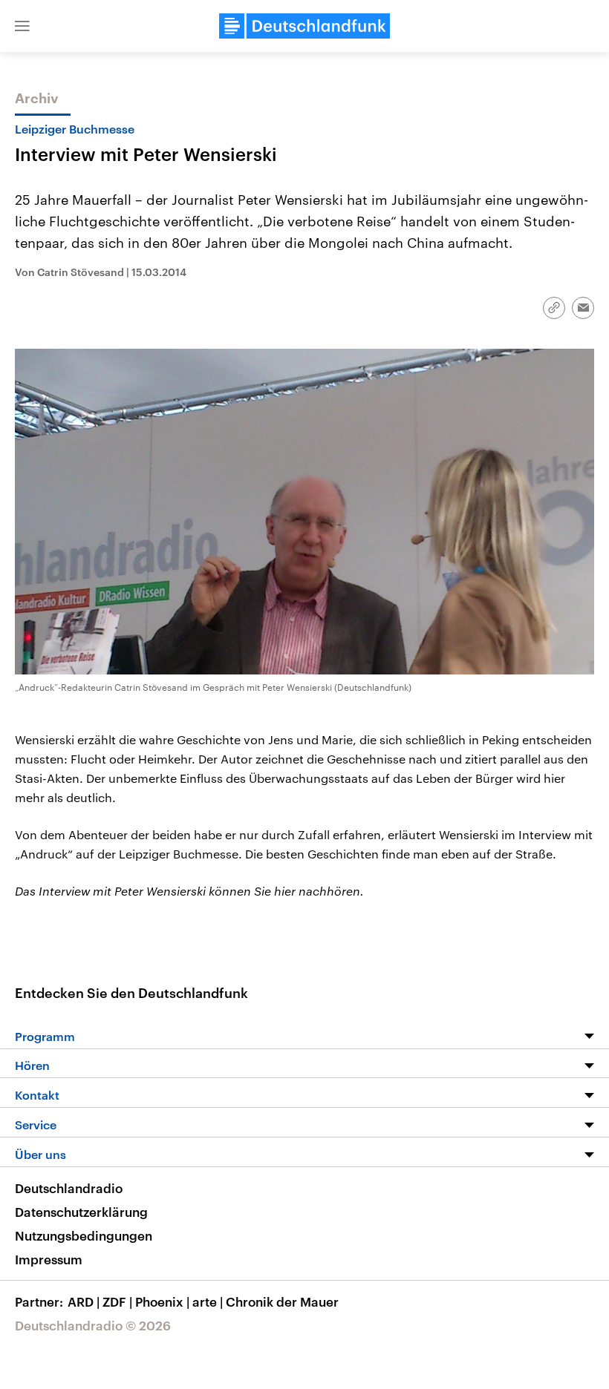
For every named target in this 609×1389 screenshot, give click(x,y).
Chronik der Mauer (282, 1301)
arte (207, 1301)
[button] (22, 26)
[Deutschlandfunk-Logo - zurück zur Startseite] (304, 26)
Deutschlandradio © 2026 (93, 1325)
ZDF (117, 1301)
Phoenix (162, 1301)
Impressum (48, 1259)
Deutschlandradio (69, 1188)
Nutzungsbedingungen (83, 1235)
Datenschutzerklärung (81, 1211)
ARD (84, 1301)
